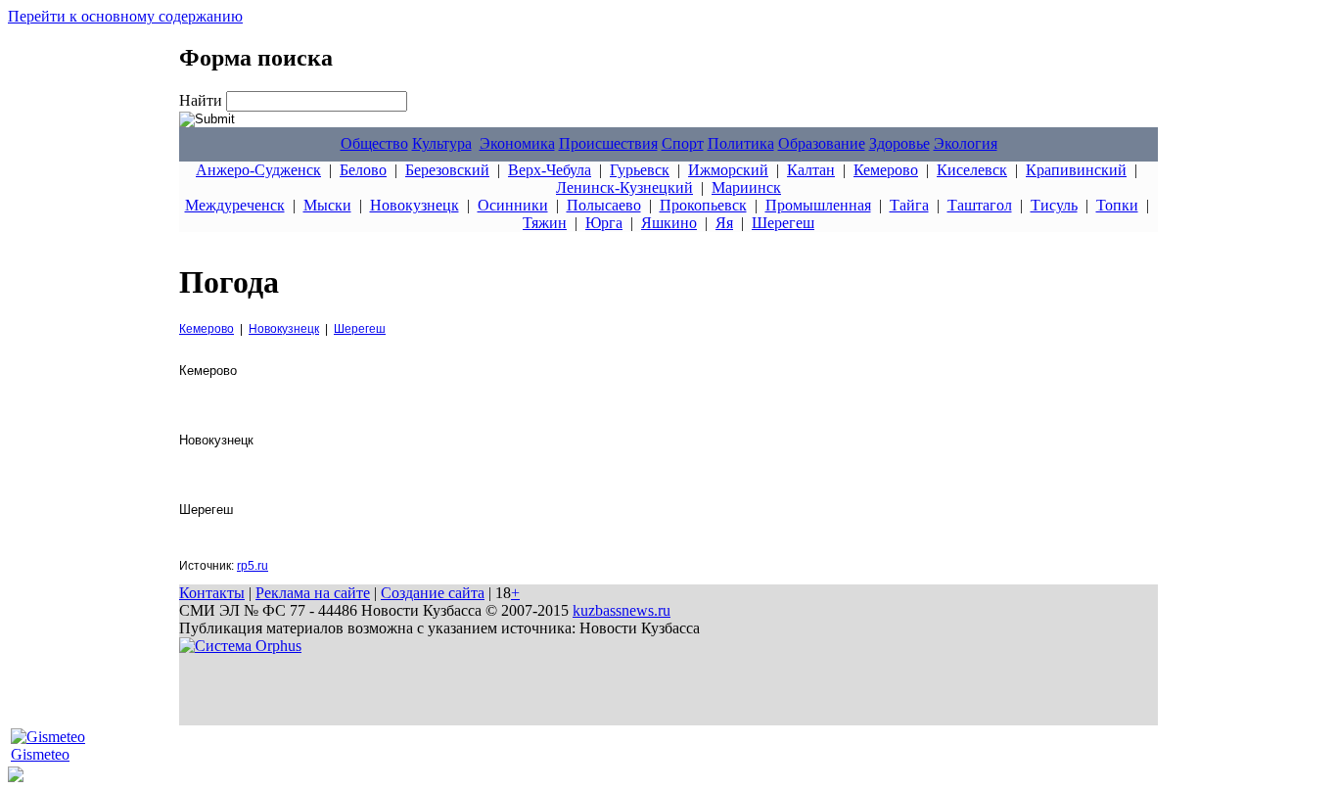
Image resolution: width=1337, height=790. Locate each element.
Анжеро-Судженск (258, 170)
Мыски (327, 205)
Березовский (447, 170)
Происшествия (608, 143)
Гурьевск (639, 170)
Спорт (683, 143)
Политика (741, 143)
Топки (1117, 205)
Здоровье (899, 143)
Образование (821, 143)
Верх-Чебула (549, 170)
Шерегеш (783, 222)
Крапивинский (1076, 170)
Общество (374, 143)
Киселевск (972, 170)
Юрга (603, 222)
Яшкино (669, 222)
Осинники (513, 205)
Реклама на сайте (312, 592)
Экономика (517, 143)
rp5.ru (252, 566)
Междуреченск (235, 205)
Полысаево (604, 205)
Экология (965, 143)
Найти (202, 100)
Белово (363, 170)
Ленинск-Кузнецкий (624, 187)
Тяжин (545, 222)
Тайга (909, 205)
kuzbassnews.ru (621, 610)
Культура (442, 143)
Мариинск (746, 187)
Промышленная (818, 205)
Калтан (811, 170)
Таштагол (979, 205)
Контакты (212, 592)
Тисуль (1054, 205)
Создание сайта (432, 592)
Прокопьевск (703, 205)
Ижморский (728, 170)
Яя (724, 222)
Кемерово (885, 170)
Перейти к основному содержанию (125, 16)
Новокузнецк (414, 205)
